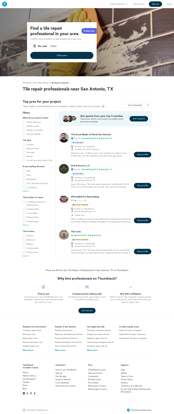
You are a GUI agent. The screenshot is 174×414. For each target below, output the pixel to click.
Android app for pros (97, 389)
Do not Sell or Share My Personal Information (135, 390)
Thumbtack (27, 83)
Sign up (58, 373)
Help (123, 370)
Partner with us (29, 376)
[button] (76, 138)
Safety (124, 373)
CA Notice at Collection (131, 386)
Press (25, 385)
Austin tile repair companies (130, 330)
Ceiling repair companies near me (100, 342)
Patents (124, 383)
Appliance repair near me (97, 338)
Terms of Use (127, 376)
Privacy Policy (127, 379)
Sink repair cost (29, 334)
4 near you (89, 31)
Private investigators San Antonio (68, 342)
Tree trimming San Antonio (65, 346)
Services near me (63, 379)
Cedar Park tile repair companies (132, 334)
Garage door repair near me (98, 334)
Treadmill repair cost (31, 346)
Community (93, 376)
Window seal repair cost (32, 342)
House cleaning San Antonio (66, 338)
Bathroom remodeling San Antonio (69, 334)
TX (35, 83)
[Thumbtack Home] (4, 4)
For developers (29, 379)
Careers (26, 382)
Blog (25, 388)
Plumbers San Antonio (64, 330)
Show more (28, 350)
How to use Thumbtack (65, 370)
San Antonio (44, 83)
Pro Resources (94, 379)
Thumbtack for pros (97, 370)
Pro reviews (93, 383)
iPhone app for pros (97, 386)
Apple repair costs (30, 338)
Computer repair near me (97, 346)
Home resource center (65, 386)
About (25, 372)
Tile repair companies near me (99, 330)
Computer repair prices (32, 330)
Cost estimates (62, 383)
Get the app (60, 376)
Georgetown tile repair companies (133, 338)
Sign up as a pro (95, 373)
